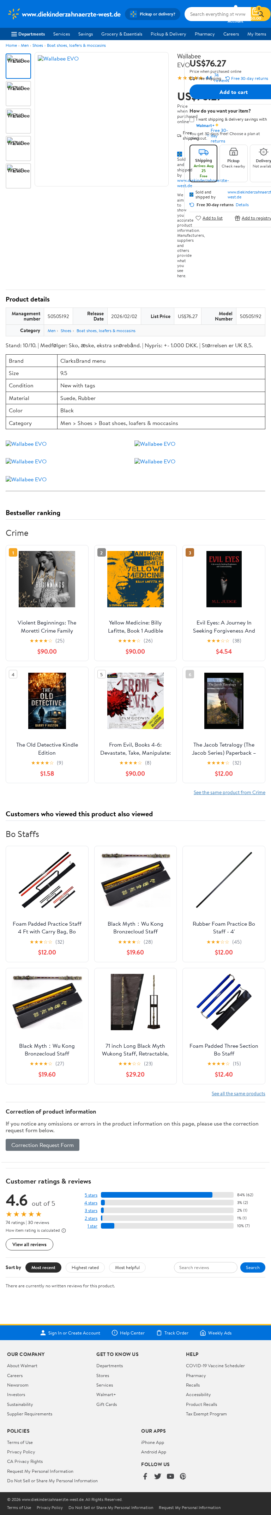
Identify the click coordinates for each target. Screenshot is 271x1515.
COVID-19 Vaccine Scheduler (215, 1365)
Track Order (176, 1333)
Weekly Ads (219, 1333)
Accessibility (198, 1394)
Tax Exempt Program (206, 1414)
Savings (85, 34)
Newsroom (18, 1385)
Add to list (213, 218)
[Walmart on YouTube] (170, 1476)
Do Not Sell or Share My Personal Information (52, 1480)
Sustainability (20, 1404)
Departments (31, 34)
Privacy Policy (21, 1452)
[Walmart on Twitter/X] (158, 1476)
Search (253, 1267)
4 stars (90, 1202)
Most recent (43, 1267)
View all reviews (29, 1244)
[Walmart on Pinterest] (183, 1476)
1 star (92, 1226)
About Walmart (22, 1365)
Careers (231, 34)
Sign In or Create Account (74, 1333)
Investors (16, 1394)
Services (61, 34)
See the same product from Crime (229, 792)
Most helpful (127, 1267)
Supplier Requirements (29, 1414)
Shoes (37, 45)
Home (11, 45)
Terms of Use (20, 1442)
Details (242, 204)
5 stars (91, 1195)
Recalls (193, 1385)
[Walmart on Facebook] (145, 1476)
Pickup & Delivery (168, 34)
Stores (102, 1375)
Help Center (132, 1333)
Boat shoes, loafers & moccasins (76, 45)
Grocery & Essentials (121, 34)
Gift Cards (106, 1404)
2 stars (91, 1218)
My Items (256, 34)
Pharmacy (205, 34)
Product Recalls (201, 1404)
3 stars (91, 1210)
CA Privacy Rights (25, 1461)
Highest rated (85, 1267)
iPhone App (152, 1442)
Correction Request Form (42, 1145)
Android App (153, 1452)
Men (25, 45)
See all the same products (238, 1093)
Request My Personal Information (40, 1471)
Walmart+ (106, 1394)
